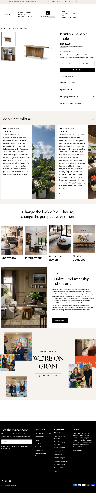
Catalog (38, 443)
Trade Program (59, 448)
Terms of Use (26, 446)
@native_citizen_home (48, 376)
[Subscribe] (30, 442)
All (9, 28)
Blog (55, 471)
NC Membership (59, 464)
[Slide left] (23, 50)
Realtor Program (60, 458)
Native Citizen (11, 485)
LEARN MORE (77, 450)
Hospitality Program (61, 451)
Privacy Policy (39, 450)
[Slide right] (50, 50)
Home (3, 28)
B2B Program (58, 454)
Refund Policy (39, 437)
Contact (38, 447)
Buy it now (77, 70)
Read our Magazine (61, 461)
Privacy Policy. (5, 448)
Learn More (83, 2)
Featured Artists (59, 468)
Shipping (63, 47)
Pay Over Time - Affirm (43, 433)
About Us (38, 440)
